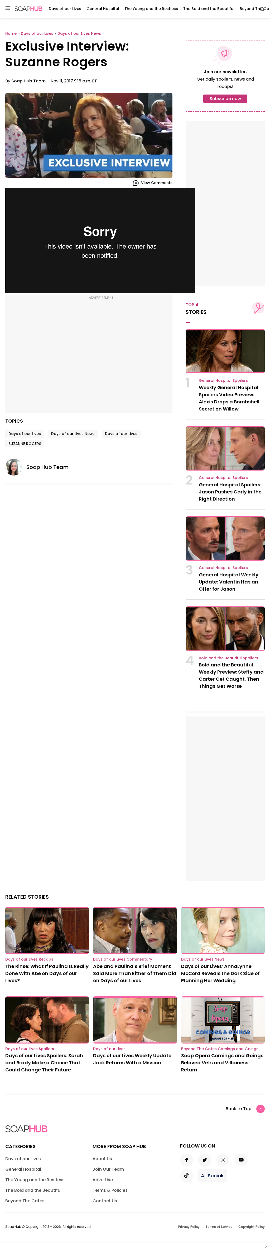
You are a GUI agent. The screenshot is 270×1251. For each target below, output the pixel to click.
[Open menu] (7, 9)
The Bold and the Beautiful (208, 8)
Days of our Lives (65, 8)
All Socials (213, 1175)
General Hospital (102, 8)
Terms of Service (219, 1226)
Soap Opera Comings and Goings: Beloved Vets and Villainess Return (222, 1062)
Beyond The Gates (25, 1201)
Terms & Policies (110, 1190)
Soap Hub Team (28, 81)
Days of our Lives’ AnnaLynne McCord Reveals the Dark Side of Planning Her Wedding (220, 973)
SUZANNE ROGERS (24, 443)
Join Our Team (108, 1169)
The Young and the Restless (151, 8)
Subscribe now (225, 99)
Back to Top (239, 1109)
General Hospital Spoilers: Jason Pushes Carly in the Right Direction (230, 491)
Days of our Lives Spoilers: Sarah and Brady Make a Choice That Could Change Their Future (44, 1062)
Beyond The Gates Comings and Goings (219, 1048)
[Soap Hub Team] (15, 467)
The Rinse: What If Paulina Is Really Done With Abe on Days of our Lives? (47, 973)
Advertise (103, 1180)
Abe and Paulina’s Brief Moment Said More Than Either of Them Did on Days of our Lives (134, 973)
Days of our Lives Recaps (29, 959)
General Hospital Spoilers (223, 380)
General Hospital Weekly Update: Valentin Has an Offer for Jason (228, 581)
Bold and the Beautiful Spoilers (228, 658)
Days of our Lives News (73, 433)
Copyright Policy (251, 1226)
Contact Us (105, 1201)
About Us (102, 1159)
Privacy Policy (189, 1226)
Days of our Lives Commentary (122, 959)
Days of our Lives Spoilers (29, 1048)
